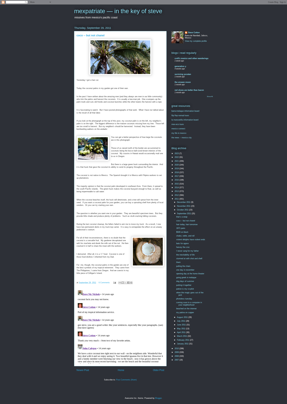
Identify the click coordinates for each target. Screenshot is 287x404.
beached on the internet (186, 308)
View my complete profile (196, 41)
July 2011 (181, 321)
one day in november (185, 270)
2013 (177, 191)
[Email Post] (114, 282)
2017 (177, 176)
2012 (177, 195)
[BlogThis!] (122, 282)
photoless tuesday (184, 299)
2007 (177, 360)
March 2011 (182, 336)
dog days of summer (185, 281)
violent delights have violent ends (190, 239)
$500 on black (182, 232)
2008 (177, 356)
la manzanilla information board (184, 120)
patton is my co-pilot (185, 289)
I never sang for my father (187, 251)
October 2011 (183, 210)
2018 (177, 172)
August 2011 (182, 317)
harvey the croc (183, 247)
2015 (177, 184)
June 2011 (181, 325)
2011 (177, 199)
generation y (180, 66)
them (178, 262)
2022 (177, 157)
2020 (177, 165)
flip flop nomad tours (180, 115)
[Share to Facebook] (128, 282)
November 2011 (184, 206)
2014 (177, 187)
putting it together (183, 285)
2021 (177, 161)
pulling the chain (183, 266)
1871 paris (180, 228)
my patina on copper (185, 312)
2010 (177, 348)
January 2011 (183, 344)
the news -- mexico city (181, 137)
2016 (177, 180)
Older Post (158, 370)
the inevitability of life (185, 255)
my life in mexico (178, 133)
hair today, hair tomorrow (186, 224)
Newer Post (83, 370)
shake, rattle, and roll (185, 236)
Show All (210, 96)
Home (121, 370)
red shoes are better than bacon (189, 90)
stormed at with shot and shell (189, 258)
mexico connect (178, 128)
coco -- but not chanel (185, 221)
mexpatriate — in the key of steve (118, 11)
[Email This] (119, 282)
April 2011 (181, 332)
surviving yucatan (183, 74)
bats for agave (182, 243)
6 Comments (104, 282)
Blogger (158, 398)
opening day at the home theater (190, 273)
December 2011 (184, 202)
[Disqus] (120, 326)
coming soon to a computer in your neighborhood (189, 303)
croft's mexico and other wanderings (191, 58)
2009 (177, 352)
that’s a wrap (181, 217)
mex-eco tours (177, 124)
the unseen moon (183, 82)
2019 (177, 168)
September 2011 (184, 213)
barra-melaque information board (185, 111)
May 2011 (181, 328)
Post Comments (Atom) (126, 380)
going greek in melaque (186, 277)
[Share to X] (125, 282)
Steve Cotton (194, 32)
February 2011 (183, 340)
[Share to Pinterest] (131, 282)
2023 (177, 153)
